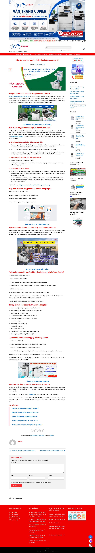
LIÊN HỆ (78, 54)
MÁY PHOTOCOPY (28, 54)
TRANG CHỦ (18, 54)
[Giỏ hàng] (84, 49)
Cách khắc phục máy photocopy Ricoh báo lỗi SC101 (77, 88)
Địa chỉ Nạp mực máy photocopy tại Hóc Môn (78, 107)
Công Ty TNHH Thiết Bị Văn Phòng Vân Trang (19, 96)
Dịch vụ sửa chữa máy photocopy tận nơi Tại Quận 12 (27, 425)
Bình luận (13, 462)
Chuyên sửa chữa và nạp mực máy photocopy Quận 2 (51, 450)
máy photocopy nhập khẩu (17, 136)
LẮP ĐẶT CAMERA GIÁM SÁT (55, 54)
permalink (52, 435)
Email (30, 475)
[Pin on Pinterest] (40, 430)
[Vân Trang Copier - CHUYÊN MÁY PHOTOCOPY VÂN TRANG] (26, 46)
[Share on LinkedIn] (43, 430)
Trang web (50, 475)
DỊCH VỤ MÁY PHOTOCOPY (41, 54)
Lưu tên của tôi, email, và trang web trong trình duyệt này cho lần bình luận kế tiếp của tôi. (32, 482)
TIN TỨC (65, 54)
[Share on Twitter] (35, 430)
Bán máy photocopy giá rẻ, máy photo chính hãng (77, 97)
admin (44, 64)
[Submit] (71, 47)
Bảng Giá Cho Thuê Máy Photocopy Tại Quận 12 (25, 408)
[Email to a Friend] (37, 430)
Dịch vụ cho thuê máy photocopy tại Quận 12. (25, 416)
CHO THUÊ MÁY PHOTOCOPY (35, 58)
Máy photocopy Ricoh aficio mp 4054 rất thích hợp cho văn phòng (34, 185)
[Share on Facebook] (32, 430)
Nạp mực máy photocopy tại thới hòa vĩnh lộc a (77, 102)
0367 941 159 (32, 394)
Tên (12, 475)
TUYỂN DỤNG (72, 54)
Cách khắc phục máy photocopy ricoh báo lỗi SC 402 (77, 92)
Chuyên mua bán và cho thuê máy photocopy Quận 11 (23, 450)
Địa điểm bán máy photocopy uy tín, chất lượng (37, 125)
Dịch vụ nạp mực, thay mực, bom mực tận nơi (24, 421)
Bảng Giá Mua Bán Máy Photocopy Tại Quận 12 (25, 412)
